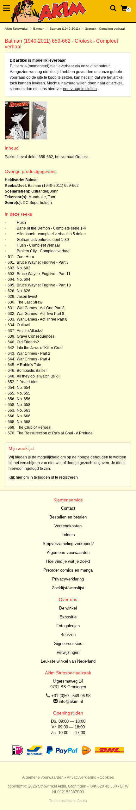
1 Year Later (27, 382)
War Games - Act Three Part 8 (42, 319)
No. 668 (23, 422)
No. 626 (23, 291)
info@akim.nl (71, 701)
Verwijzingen (68, 652)
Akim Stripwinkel (16, 28)
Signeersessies (68, 643)
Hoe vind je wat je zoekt (68, 561)
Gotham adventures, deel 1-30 (43, 239)
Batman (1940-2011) (65, 28)
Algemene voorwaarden (68, 552)
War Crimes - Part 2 (33, 353)
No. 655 (23, 393)
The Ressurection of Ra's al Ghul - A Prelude (55, 433)
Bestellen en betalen (68, 517)
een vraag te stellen (80, 89)
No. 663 (23, 410)
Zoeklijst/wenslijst (68, 588)
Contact (68, 508)
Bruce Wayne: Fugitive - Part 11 (44, 274)
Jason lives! (27, 296)
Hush (21, 222)
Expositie (68, 617)
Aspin (82, 801)
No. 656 (23, 399)
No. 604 (23, 279)
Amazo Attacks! (30, 330)
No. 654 (23, 387)
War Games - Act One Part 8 (41, 308)
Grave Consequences (35, 336)
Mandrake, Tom (41, 197)
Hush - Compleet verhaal (38, 245)
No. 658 (23, 404)
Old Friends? (28, 342)
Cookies (107, 777)
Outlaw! (23, 325)
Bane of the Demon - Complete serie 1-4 (51, 228)
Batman (39, 28)
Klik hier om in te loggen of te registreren (43, 477)
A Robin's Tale (29, 365)
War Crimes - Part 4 (33, 359)
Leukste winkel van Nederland (68, 661)
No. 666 (23, 416)
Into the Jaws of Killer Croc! (40, 348)
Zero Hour (25, 257)
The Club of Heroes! (34, 427)
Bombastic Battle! (31, 370)
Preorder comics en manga (68, 570)
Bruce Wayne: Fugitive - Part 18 (44, 285)
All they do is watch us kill (38, 376)
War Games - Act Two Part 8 (40, 313)
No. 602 (23, 268)
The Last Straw (29, 302)
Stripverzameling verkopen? (68, 543)
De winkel (68, 608)
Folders (68, 534)
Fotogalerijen (68, 625)
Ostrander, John (45, 191)
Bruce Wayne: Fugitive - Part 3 (43, 262)
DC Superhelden (37, 202)
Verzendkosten (68, 526)
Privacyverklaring (68, 579)
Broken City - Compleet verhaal (44, 251)
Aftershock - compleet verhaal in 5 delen (51, 234)
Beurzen (68, 634)
